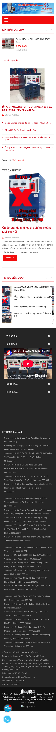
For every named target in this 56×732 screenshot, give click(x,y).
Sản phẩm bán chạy (13, 30)
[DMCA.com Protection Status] (28, 691)
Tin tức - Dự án (10, 60)
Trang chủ (6, 160)
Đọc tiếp (10, 258)
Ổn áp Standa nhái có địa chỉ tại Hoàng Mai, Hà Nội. (28, 123)
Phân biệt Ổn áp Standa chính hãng (20, 130)
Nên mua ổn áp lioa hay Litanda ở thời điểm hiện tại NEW (27, 138)
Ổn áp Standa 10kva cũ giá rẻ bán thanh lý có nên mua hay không (29, 148)
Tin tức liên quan (13, 277)
